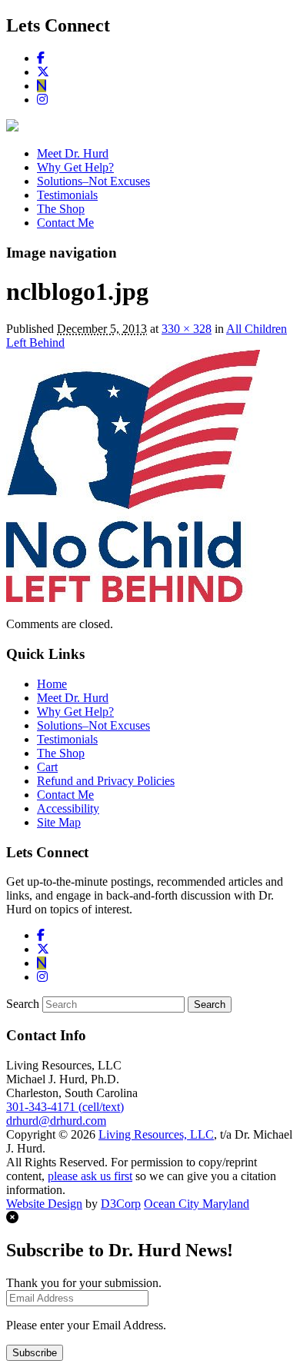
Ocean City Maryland (196, 1203)
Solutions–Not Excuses (93, 181)
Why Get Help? (75, 167)
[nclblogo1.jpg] (133, 597)
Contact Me (65, 222)
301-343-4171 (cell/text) (65, 1106)
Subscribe (34, 1353)
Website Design (44, 1203)
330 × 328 (187, 328)
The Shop (61, 208)
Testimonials (67, 194)
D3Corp (121, 1203)
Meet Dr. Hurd (72, 153)
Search (22, 1003)
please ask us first (90, 1175)
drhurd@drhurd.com (56, 1120)
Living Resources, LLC (156, 1134)
